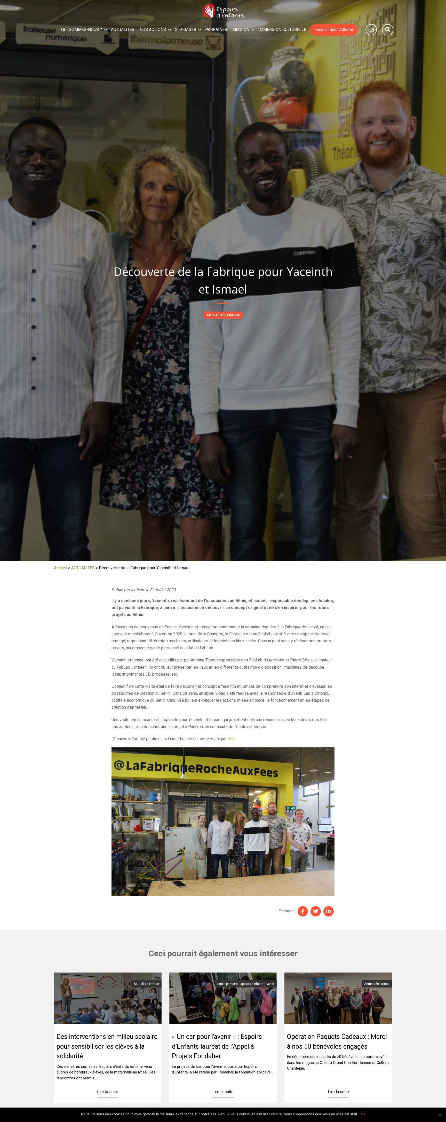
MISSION (240, 29)
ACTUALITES (122, 29)
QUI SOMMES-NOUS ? (81, 29)
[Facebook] (303, 911)
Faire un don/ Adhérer (333, 29)
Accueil (60, 567)
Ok (363, 1114)
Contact (371, 29)
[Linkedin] (328, 911)
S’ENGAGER (185, 29)
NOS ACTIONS (153, 29)
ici (233, 738)
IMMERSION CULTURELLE (282, 29)
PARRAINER (216, 29)
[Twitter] (315, 911)
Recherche (387, 29)
